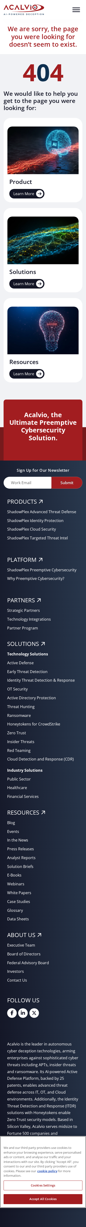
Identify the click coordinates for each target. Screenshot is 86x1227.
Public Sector (19, 779)
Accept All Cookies (43, 1199)
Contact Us (17, 980)
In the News (17, 840)
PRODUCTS (22, 501)
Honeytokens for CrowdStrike (33, 724)
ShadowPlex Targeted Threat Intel (37, 538)
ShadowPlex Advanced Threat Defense (41, 511)
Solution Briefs (20, 866)
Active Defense (20, 662)
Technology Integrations (29, 619)
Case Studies (18, 901)
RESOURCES (23, 812)
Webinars (15, 884)
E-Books (14, 875)
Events (13, 831)
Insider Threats (20, 741)
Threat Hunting (21, 706)
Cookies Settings (43, 1185)
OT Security (17, 689)
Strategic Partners (23, 610)
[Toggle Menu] (76, 9)
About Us (21, 935)
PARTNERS (21, 600)
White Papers (19, 892)
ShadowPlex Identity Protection (35, 520)
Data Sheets (18, 919)
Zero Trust (16, 732)
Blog (11, 822)
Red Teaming (19, 750)
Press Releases (20, 849)
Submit (66, 482)
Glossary (15, 910)
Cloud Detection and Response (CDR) (40, 759)
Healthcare (17, 787)
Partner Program (22, 628)
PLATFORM (22, 559)
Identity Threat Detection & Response (41, 680)
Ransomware (19, 715)
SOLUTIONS (23, 644)
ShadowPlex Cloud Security (31, 529)
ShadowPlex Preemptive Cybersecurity (41, 570)
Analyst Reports (21, 857)
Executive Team (21, 945)
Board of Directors (24, 954)
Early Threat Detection (27, 671)
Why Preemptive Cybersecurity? (35, 578)
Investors (15, 971)
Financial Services (23, 796)
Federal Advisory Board (28, 962)
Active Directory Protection (31, 697)
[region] (43, 1172)
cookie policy (47, 1171)
